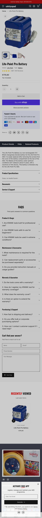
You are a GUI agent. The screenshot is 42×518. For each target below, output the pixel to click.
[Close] (38, 484)
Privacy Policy (22, 508)
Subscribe (20, 502)
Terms (35, 506)
